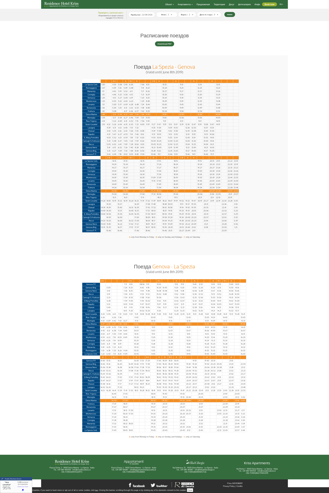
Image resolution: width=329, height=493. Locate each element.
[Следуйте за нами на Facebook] (137, 485)
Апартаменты (184, 4)
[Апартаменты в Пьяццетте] (134, 462)
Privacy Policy (229, 486)
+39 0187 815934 (64, 470)
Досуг (231, 4)
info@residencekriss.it (81, 470)
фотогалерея (244, 4)
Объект (169, 4)
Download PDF (165, 44)
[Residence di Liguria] (184, 485)
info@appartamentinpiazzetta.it (143, 470)
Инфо (257, 4)
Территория (219, 4)
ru (281, 4)
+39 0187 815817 (121, 470)
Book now (269, 4)
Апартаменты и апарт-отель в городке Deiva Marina (110, 16)
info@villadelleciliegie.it (204, 470)
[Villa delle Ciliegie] (195, 462)
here (96, 490)
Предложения (203, 4)
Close (190, 490)
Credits (239, 486)
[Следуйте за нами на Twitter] (159, 485)
